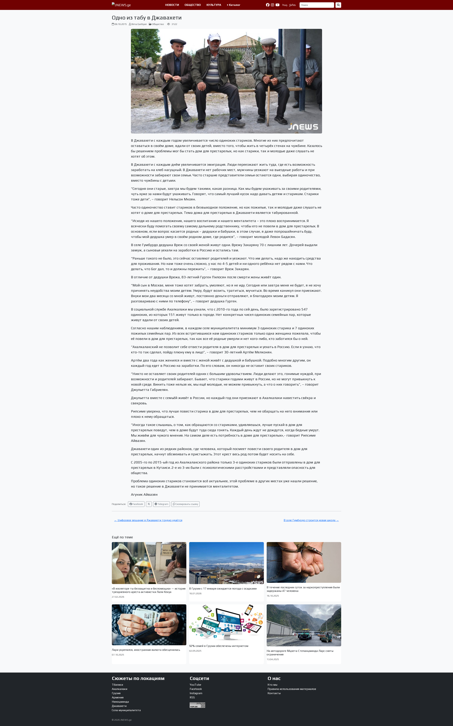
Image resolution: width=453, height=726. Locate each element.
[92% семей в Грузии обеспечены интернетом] (226, 622)
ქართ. (292, 5)
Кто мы (272, 684)
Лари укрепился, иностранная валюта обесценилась (146, 649)
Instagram (196, 693)
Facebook (137, 504)
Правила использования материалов (292, 689)
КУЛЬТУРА (214, 5)
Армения (118, 697)
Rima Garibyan (139, 24)
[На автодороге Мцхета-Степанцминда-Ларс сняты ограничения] (304, 625)
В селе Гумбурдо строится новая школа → (311, 520)
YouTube (195, 684)
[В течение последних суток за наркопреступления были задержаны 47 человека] (304, 562)
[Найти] (338, 5)
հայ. (285, 5)
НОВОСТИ (172, 5)
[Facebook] (267, 5)
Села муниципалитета (126, 710)
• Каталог (233, 5)
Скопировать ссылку (186, 504)
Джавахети (119, 706)
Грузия (116, 693)
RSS (192, 697)
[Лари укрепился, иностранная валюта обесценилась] (149, 624)
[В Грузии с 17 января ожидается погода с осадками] (226, 563)
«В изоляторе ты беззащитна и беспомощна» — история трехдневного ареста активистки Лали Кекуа (148, 590)
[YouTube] (278, 5)
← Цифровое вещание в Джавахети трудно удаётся (148, 520)
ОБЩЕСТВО (193, 5)
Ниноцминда (120, 701)
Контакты (274, 693)
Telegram (162, 504)
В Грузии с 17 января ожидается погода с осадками (223, 588)
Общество (158, 24)
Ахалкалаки (119, 689)
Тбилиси (117, 684)
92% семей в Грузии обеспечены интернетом (218, 646)
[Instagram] (272, 5)
